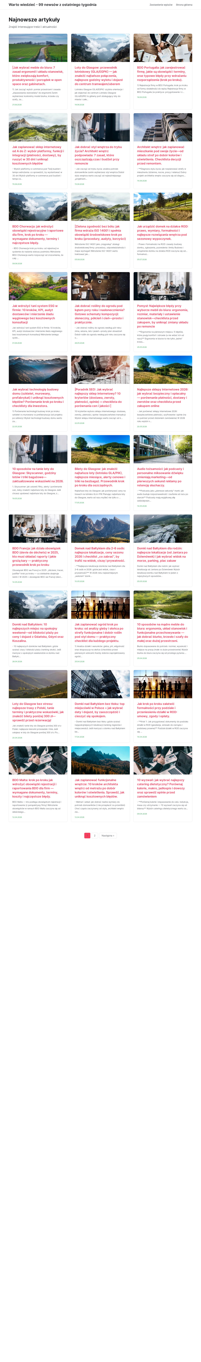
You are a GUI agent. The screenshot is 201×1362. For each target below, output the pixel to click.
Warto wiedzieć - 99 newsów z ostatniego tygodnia (53, 4)
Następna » (108, 835)
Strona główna (184, 4)
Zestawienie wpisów (161, 4)
